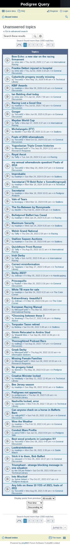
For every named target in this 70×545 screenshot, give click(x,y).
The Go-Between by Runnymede (31, 207)
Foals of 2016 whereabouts (28, 137)
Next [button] (52, 45)
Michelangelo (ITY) (23, 129)
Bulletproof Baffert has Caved (29, 215)
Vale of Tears (19, 199)
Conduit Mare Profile (24, 430)
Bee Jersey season (23, 384)
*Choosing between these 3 (28, 315)
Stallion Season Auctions (27, 238)
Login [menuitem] (65, 11)
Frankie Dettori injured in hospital (32, 68)
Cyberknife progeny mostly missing (33, 76)
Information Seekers (21, 355)
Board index (11, 537)
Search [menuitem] (66, 17)
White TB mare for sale (25, 289)
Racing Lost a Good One (26, 103)
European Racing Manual (27, 307)
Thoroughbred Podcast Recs (29, 341)
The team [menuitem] (56, 537)
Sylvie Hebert (21, 479)
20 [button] (48, 45)
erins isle (19, 62)
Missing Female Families (27, 358)
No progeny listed (22, 367)
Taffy (17, 123)
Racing (54, 157)
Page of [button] (19, 45)
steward (18, 459)
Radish (18, 283)
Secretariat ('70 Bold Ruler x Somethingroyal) (39, 181)
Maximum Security (23, 223)
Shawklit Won (21, 335)
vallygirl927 (20, 415)
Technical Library (20, 397)
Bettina (18, 327)
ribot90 (18, 132)
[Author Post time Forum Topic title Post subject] (35, 503)
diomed (18, 370)
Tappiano (19, 267)
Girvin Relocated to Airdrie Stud (31, 332)
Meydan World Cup (23, 120)
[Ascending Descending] (35, 507)
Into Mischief (19, 476)
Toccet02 (19, 79)
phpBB (25, 543)
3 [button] (33, 45)
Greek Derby (19, 349)
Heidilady (19, 378)
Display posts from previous (27, 498)
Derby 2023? (19, 273)
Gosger (16, 111)
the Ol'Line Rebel (23, 470)
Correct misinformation (26, 264)
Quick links (10, 11)
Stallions (57, 132)
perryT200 (19, 433)
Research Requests (21, 150)
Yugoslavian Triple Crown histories (33, 145)
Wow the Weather (22, 421)
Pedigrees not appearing (26, 392)
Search (35, 36)
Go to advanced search (16, 31)
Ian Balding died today (25, 94)
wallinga (18, 344)
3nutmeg (19, 318)
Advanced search (40, 36)
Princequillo (19, 280)
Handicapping (59, 275)
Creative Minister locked (26, 375)
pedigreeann (20, 395)
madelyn (19, 88)
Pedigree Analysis (20, 481)
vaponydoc (20, 404)
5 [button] (41, 45)
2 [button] (29, 45)
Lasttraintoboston (22, 447)
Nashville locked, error (25, 401)
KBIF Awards (19, 85)
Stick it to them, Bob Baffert (28, 456)
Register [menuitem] (54, 11)
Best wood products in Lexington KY (34, 438)
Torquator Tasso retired (26, 324)
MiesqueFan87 (22, 148)
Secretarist (18, 190)
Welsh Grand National (25, 231)
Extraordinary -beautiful (26, 298)
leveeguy (19, 202)
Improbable (18, 174)
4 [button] (37, 45)
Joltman (18, 275)
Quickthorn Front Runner (27, 246)
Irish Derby (18, 255)
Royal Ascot (19, 154)
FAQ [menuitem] (23, 11)
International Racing (21, 312)
